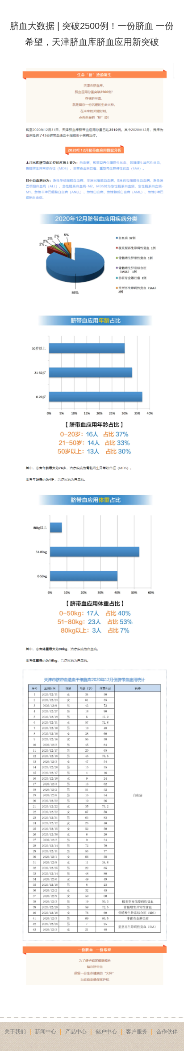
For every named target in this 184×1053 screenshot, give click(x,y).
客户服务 (136, 1031)
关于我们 (15, 1031)
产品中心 (76, 1031)
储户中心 (106, 1031)
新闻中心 (45, 1031)
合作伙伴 (167, 1031)
